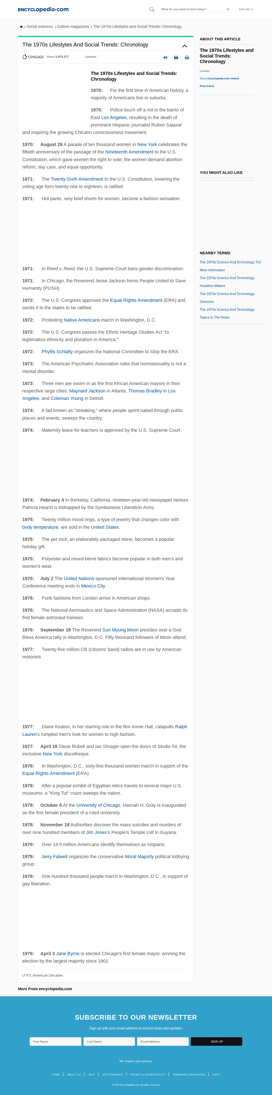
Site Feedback (113, 1074)
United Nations (79, 578)
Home (56, 1074)
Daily (216, 1074)
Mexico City (93, 586)
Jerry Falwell (55, 856)
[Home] (43, 9)
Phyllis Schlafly (57, 351)
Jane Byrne (67, 953)
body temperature (40, 527)
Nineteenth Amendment (129, 152)
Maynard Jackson (87, 391)
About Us (74, 1074)
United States (105, 527)
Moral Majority (139, 856)
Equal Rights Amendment (136, 300)
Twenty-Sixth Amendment (77, 179)
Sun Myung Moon (120, 630)
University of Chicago (98, 805)
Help (91, 1074)
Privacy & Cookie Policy (147, 1074)
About (219, 78)
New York (147, 144)
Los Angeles (114, 117)
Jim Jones (96, 832)
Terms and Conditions (189, 1074)
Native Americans (82, 320)
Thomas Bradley (145, 391)
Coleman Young (67, 398)
